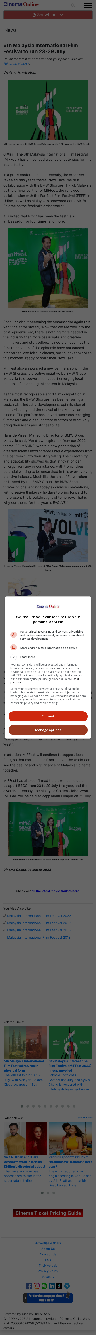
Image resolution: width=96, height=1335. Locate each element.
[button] (48, 657)
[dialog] (48, 667)
